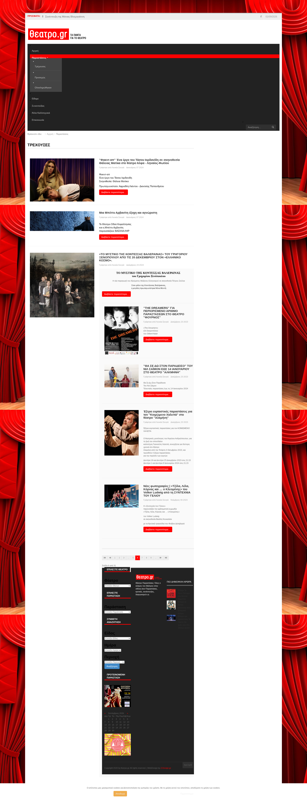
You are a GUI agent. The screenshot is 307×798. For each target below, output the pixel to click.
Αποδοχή (120, 793)
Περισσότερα (186, 793)
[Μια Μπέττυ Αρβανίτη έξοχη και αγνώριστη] (62, 221)
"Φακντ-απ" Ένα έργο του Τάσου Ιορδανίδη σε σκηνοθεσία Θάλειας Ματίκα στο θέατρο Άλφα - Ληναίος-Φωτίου (139, 161)
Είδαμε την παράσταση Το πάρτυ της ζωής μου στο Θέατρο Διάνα (184, 622)
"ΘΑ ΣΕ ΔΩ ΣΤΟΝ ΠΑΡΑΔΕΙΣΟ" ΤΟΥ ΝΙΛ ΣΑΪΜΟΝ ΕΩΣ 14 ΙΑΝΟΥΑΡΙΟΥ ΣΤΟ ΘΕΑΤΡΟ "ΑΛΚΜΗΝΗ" (168, 369)
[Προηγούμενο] (110, 558)
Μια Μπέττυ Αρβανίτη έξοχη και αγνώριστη (128, 212)
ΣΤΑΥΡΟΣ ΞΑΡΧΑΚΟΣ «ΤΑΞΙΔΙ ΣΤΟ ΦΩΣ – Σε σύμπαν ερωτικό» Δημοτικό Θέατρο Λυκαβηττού (96, 16)
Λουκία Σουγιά (118, 167)
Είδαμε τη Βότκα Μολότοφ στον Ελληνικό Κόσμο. (184, 608)
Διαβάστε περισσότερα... (113, 192)
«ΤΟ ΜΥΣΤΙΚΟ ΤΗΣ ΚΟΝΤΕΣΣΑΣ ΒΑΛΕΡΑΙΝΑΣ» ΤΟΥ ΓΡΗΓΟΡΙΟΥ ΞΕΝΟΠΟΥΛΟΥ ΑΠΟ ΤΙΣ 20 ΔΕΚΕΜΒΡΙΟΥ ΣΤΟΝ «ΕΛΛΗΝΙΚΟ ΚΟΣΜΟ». (143, 257)
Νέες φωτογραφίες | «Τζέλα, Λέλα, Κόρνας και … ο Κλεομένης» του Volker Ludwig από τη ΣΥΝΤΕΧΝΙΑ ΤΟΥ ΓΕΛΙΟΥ (166, 490)
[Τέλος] (166, 558)
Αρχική (50, 134)
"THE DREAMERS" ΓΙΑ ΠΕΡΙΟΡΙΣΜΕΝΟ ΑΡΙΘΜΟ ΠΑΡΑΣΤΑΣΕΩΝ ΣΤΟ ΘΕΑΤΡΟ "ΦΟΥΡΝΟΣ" (163, 312)
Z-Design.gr (166, 768)
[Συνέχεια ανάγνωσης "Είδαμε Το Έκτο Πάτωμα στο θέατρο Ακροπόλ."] (171, 593)
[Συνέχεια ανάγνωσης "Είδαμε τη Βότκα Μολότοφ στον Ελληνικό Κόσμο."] (171, 605)
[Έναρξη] (104, 558)
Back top (187, 765)
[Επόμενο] (160, 558)
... (128, 558)
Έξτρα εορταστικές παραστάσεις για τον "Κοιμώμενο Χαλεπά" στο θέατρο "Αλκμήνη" (167, 414)
